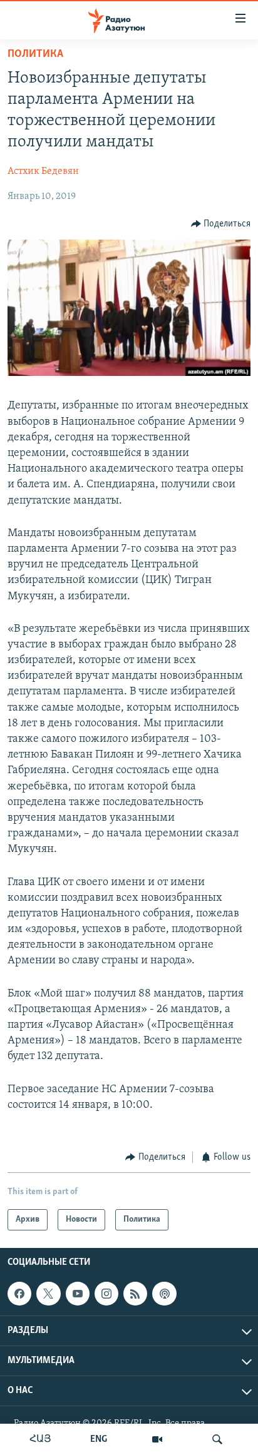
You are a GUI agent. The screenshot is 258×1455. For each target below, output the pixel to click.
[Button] (221, 224)
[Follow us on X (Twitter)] (48, 1294)
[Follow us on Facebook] (19, 1294)
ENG (98, 1439)
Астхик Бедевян (43, 171)
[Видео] (157, 1439)
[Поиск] (217, 1439)
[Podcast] (164, 1294)
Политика (35, 54)
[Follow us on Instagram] (106, 1294)
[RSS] (135, 1294)
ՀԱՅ (40, 1439)
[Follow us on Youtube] (78, 1294)
